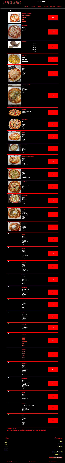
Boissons (52, 6)
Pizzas (26, 6)
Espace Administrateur (53, 461)
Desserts (46, 6)
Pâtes (39, 6)
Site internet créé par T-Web (12, 461)
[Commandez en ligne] (55, 458)
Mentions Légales (32, 461)
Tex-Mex (59, 6)
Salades (33, 6)
